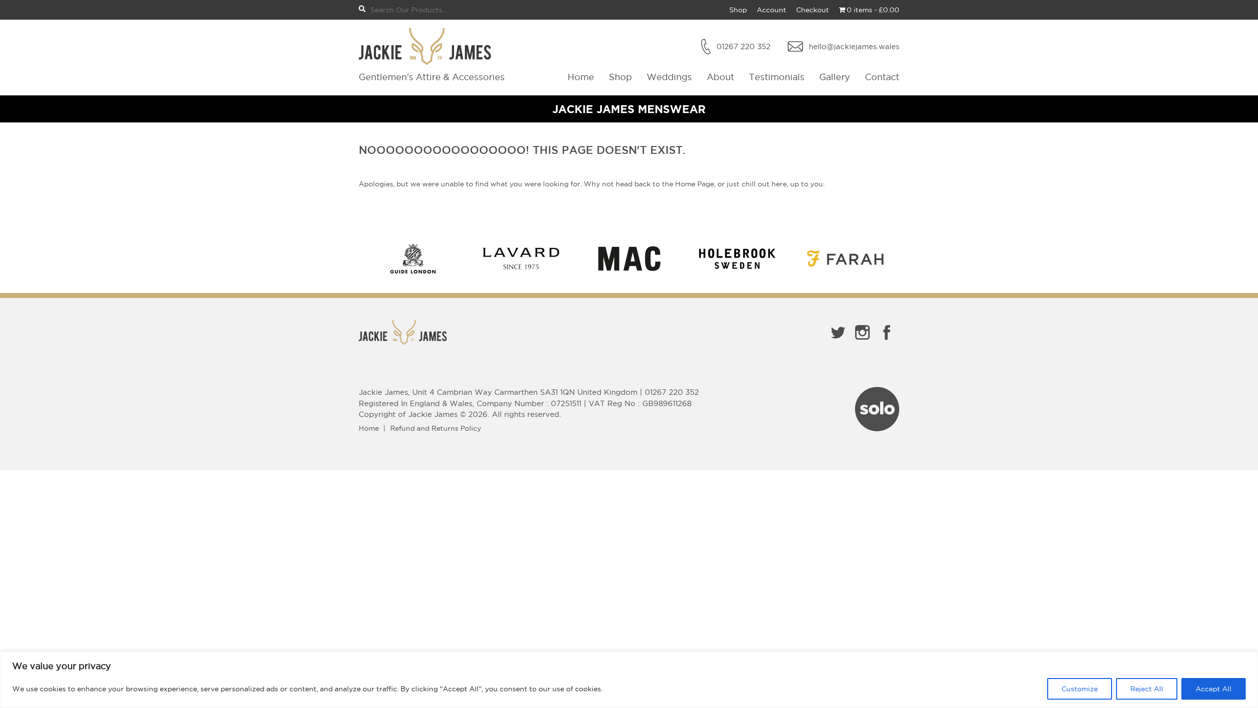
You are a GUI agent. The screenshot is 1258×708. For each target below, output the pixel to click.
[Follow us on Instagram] (862, 341)
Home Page (694, 184)
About (720, 77)
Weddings (669, 77)
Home (581, 77)
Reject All (1146, 689)
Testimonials (776, 77)
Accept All (1213, 689)
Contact (882, 77)
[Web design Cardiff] (877, 428)
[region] (629, 679)
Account (771, 10)
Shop (738, 10)
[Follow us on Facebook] (887, 341)
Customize (1079, 689)
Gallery (834, 77)
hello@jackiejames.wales (854, 46)
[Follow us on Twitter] (838, 341)
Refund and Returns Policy (435, 428)
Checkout (812, 10)
